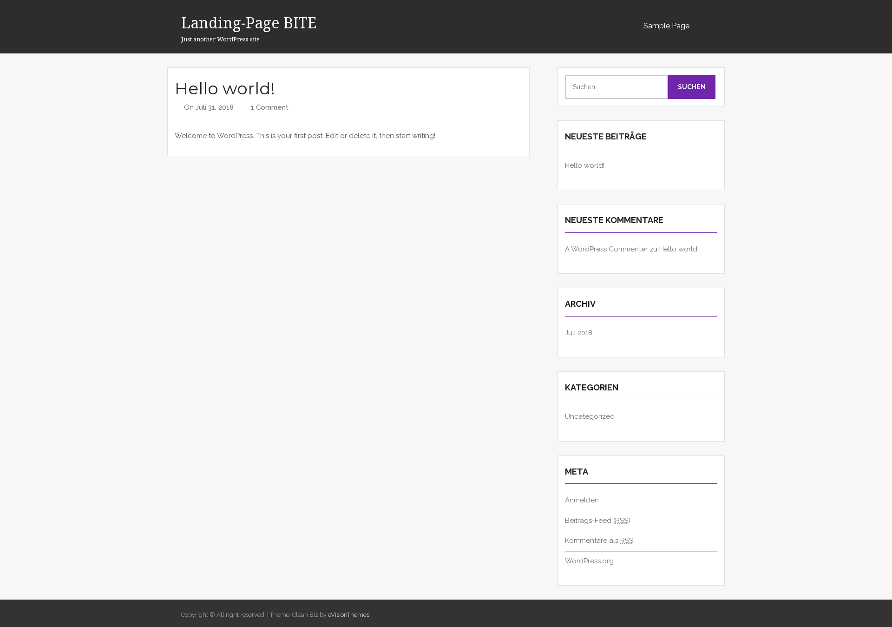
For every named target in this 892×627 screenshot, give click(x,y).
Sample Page (666, 25)
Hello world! (225, 88)
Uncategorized (590, 416)
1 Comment (270, 107)
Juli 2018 (578, 333)
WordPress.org (589, 561)
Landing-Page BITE (248, 23)
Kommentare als (599, 540)
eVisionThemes (348, 614)
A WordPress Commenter (606, 249)
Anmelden (582, 500)
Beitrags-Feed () (597, 520)
